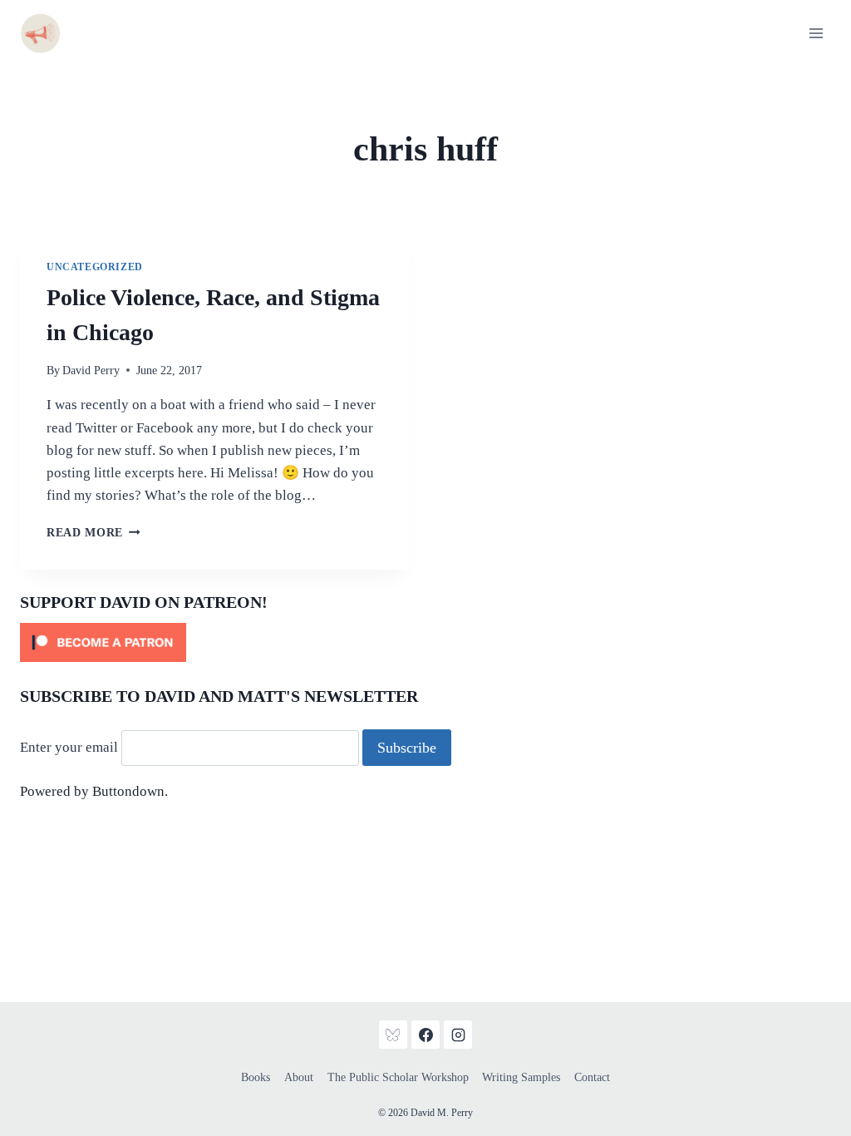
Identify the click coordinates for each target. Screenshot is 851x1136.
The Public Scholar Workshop (398, 1077)
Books (255, 1077)
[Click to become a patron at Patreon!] (425, 642)
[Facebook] (425, 1034)
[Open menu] (815, 33)
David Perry (91, 370)
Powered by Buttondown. (94, 791)
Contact (592, 1077)
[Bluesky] (393, 1034)
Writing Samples (521, 1077)
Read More (93, 532)
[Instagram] (458, 1034)
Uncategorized (95, 267)
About (298, 1077)
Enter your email (69, 748)
